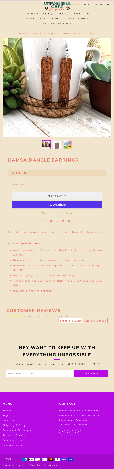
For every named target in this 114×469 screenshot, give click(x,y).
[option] (57, 87)
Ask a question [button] (95, 320)
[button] (46, 144)
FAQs (6, 415)
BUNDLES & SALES (35, 19)
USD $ (73, 4)
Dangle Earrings (44, 34)
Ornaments (56, 19)
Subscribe (89, 373)
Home (23, 34)
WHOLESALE (64, 23)
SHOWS (70, 19)
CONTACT (83, 19)
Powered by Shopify (13, 465)
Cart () (98, 4)
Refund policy (12, 440)
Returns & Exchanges (17, 430)
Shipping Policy (14, 425)
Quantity (18, 184)
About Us (9, 420)
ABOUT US (48, 23)
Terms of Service (14, 435)
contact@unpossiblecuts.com (78, 410)
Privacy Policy (13, 445)
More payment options (57, 213)
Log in (87, 4)
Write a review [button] (70, 320)
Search (7, 410)
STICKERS (76, 14)
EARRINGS (29, 14)
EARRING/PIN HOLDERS (54, 14)
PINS (87, 14)
